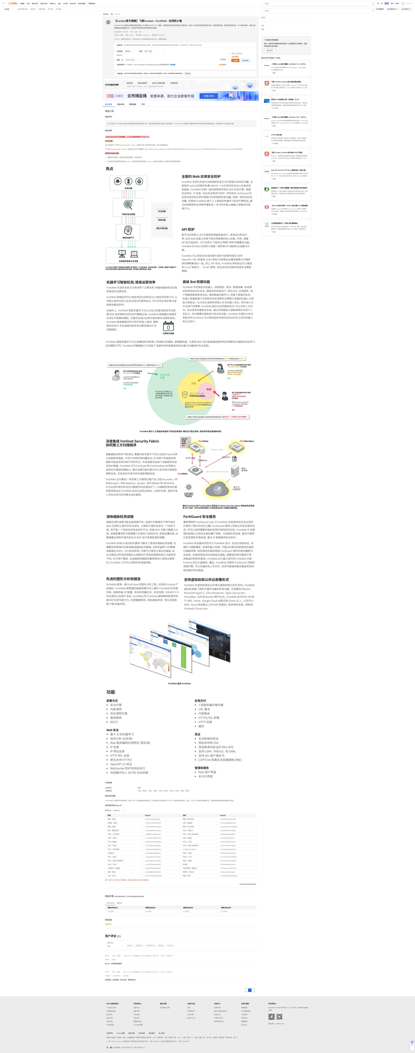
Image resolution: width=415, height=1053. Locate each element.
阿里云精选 (42, 9)
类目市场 (33, 9)
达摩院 (215, 1037)
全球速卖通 (131, 1037)
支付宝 (209, 1037)
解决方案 (35, 3)
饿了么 (235, 1037)
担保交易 (130, 83)
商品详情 (108, 104)
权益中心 (53, 3)
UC (192, 1037)
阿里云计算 (172, 1037)
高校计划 (217, 1014)
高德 (188, 1037)
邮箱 (262, 29)
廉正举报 (132, 1033)
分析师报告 (110, 1025)
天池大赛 (190, 1014)
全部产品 (136, 1007)
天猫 (124, 1037)
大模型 (22, 3)
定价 (59, 3)
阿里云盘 (229, 1037)
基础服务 (244, 1007)
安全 (112, 14)
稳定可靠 (109, 1018)
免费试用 (136, 1011)
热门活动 (50, 9)
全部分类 (105, 14)
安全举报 (142, 1033)
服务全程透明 (142, 83)
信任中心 (244, 1025)
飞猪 (165, 1037)
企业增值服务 (246, 1011)
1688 (154, 1037)
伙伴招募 (58, 9)
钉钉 (204, 1037)
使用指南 (132, 104)
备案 (392, 3)
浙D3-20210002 (184, 1041)
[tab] (110, 903)
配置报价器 (137, 1021)
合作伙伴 (73, 3)
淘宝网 (119, 1037)
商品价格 (120, 104)
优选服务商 (174, 83)
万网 (184, 1037)
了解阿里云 (91, 3)
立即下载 (108, 924)
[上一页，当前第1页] (246, 990)
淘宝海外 (221, 1037)
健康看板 (244, 1021)
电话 (262, 25)
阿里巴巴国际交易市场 (143, 1037)
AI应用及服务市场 (23, 9)
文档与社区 (44, 3)
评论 (143, 104)
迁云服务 (244, 1014)
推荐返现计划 (219, 1021)
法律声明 (109, 1033)
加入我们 (162, 1033)
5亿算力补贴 (218, 1018)
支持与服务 (82, 3)
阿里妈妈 (160, 1037)
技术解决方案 (165, 1007)
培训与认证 (191, 1018)
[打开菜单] (3, 3)
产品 (28, 3)
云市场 (65, 3)
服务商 (263, 17)
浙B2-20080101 (155, 1041)
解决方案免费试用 (220, 1011)
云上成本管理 (138, 1025)
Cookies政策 (120, 1033)
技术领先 (109, 1014)
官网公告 (244, 1018)
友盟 (195, 1037)
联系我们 (152, 1033)
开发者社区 (191, 1011)
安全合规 (109, 1021)
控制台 (397, 3)
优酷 (200, 1037)
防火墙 (117, 14)
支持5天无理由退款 (158, 83)
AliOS (179, 1037)
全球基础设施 (111, 1011)
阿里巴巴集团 (111, 1037)
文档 (188, 1007)
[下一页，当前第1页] (252, 990)
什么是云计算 (111, 1007)
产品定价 (136, 1018)
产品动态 (136, 1014)
